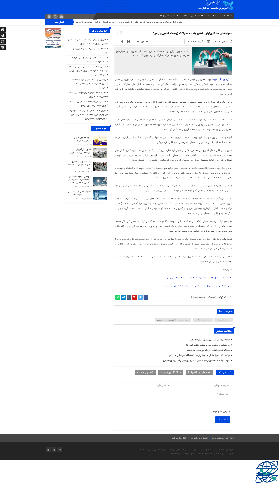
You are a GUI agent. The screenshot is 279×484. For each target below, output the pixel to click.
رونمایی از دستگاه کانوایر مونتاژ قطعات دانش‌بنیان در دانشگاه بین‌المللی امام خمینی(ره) (90, 83)
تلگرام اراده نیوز (178, 438)
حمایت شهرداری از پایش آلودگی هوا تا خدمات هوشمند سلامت (103, 22)
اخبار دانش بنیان (224, 320)
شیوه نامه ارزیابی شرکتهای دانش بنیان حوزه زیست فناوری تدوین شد (198, 286)
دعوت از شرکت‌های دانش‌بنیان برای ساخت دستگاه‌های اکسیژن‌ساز (199, 278)
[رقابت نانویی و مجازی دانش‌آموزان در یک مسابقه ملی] (87, 166)
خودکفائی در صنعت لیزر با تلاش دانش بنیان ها (208, 345)
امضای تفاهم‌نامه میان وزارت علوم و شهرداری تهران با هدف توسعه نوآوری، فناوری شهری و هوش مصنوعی (87, 70)
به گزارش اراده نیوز (222, 79)
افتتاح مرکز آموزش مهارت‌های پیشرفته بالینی (209, 340)
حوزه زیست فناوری (203, 320)
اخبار (214, 15)
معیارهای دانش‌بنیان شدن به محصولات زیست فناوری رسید (192, 33)
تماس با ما (165, 15)
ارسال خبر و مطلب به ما (223, 438)
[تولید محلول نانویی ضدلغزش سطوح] (87, 141)
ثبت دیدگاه (222, 419)
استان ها (205, 15)
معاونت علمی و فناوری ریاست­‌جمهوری (173, 320)
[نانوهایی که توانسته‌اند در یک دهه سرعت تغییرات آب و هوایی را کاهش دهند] (87, 181)
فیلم (185, 15)
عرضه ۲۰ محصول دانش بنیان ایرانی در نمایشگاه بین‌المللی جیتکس (199, 355)
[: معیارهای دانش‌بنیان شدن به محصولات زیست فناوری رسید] (121, 41)
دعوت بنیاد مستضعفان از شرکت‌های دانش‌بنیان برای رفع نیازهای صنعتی (196, 360)
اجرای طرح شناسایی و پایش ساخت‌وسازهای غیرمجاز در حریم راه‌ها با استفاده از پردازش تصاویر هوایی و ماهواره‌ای (87, 114)
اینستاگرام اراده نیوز (199, 438)
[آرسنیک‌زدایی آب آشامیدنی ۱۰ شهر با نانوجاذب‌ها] (87, 194)
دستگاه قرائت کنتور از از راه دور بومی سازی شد (208, 350)
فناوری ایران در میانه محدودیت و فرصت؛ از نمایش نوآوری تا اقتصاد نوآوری (166, 22)
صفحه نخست (226, 15)
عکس (193, 15)
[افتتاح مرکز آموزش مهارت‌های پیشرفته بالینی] (87, 153)
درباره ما (176, 15)
